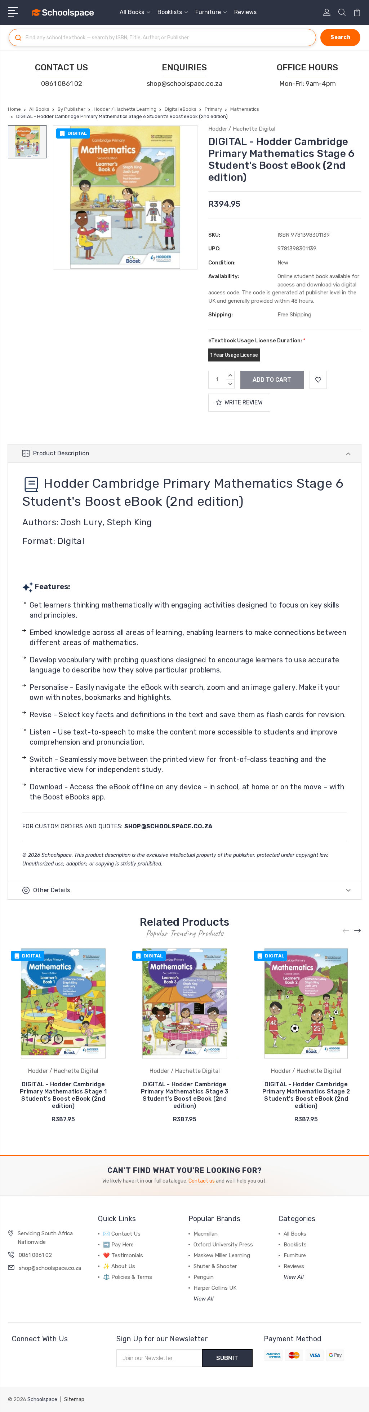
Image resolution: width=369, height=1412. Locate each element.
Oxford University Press (223, 1244)
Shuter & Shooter (215, 1266)
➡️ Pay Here (118, 1244)
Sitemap (74, 1399)
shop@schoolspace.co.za (184, 84)
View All (204, 1298)
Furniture (208, 12)
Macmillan (206, 1234)
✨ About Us (119, 1266)
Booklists (169, 12)
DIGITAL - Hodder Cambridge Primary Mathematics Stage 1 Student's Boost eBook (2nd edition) (63, 1095)
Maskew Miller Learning (222, 1255)
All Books (132, 12)
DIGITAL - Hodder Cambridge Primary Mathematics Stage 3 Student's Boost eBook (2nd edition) (185, 1095)
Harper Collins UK (215, 1288)
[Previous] (346, 931)
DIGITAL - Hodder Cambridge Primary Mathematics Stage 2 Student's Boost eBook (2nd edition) (306, 1095)
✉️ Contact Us (122, 1234)
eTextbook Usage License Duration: (257, 340)
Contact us (201, 1181)
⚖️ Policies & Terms (127, 1277)
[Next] (357, 931)
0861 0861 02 (61, 84)
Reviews (245, 12)
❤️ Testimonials (123, 1255)
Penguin (204, 1277)
